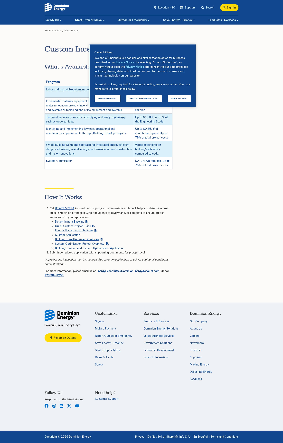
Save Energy (71, 30)
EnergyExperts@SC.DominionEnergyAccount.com (127, 271)
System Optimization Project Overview (80, 243)
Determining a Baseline (69, 221)
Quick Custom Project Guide (73, 226)
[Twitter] (69, 406)
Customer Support (106, 398)
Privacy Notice (125, 62)
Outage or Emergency (132, 20)
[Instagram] (54, 406)
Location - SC (166, 7)
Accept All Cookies (179, 98)
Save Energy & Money (177, 20)
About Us (196, 328)
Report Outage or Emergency (113, 336)
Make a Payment (105, 328)
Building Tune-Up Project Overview (77, 239)
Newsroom (197, 343)
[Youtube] (77, 406)
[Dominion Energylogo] (57, 7)
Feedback (196, 379)
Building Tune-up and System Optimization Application (89, 248)
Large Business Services (159, 336)
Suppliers (196, 357)
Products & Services (222, 20)
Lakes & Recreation (156, 357)
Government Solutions (158, 343)
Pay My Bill (52, 20)
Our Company (199, 321)
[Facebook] (46, 406)
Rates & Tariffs (104, 357)
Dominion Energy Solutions (161, 328)
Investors (195, 350)
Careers (194, 336)
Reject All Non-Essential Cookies (144, 98)
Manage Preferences (107, 98)
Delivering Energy (201, 372)
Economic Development (159, 350)
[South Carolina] (62, 318)
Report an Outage (65, 337)
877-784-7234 (64, 208)
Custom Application (67, 235)
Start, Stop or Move (88, 20)
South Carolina (53, 30)
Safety (99, 364)
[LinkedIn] (61, 406)
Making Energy (199, 364)
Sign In (99, 321)
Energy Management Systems (74, 230)
